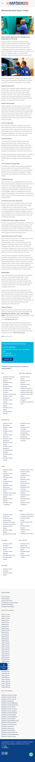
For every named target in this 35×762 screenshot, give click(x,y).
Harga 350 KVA (5, 661)
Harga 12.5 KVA (5, 614)
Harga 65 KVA (5, 638)
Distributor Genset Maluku (8, 718)
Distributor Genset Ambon (8, 707)
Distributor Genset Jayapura (9, 711)
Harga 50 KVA (5, 634)
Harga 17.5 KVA (5, 618)
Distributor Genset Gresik (9, 534)
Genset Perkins (5, 598)
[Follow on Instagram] (4, 747)
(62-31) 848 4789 (6, 353)
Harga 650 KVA (5, 673)
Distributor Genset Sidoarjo (8, 697)
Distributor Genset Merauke (9, 724)
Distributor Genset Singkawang (9, 734)
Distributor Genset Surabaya (9, 695)
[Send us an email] (6, 747)
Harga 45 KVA (5, 632)
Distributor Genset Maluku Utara (10, 720)
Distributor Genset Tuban (26, 470)
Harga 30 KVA (5, 624)
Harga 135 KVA (5, 646)
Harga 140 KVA (5, 648)
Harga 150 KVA (5, 650)
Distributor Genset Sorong (8, 736)
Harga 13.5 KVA (5, 616)
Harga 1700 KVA (5, 685)
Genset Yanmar (5, 596)
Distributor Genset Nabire (26, 533)
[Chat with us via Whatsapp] (31, 754)
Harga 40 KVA (5, 628)
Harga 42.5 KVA (5, 630)
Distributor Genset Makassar (9, 716)
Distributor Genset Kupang (8, 714)
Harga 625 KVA (5, 671)
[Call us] (7, 747)
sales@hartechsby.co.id (11, 319)
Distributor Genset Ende (26, 390)
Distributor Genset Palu (9, 555)
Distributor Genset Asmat (27, 516)
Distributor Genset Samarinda (9, 732)
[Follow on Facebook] (2, 747)
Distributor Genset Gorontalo (9, 709)
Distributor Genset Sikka (26, 392)
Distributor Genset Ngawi (9, 493)
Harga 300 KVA (5, 657)
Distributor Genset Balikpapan (9, 703)
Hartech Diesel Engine (7, 604)
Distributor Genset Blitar (9, 522)
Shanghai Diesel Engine (7, 606)
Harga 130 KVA (5, 644)
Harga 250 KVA (5, 655)
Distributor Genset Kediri (9, 524)
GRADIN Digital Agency (19, 332)
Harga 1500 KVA (5, 683)
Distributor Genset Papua (26, 514)
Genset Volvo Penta (6, 600)
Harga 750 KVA (5, 675)
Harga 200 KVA (5, 654)
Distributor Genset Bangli (9, 394)
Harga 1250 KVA (5, 681)
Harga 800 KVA (5, 677)
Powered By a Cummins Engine (9, 602)
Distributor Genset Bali (9, 377)
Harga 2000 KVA (5, 687)
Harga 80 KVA (5, 640)
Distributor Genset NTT (26, 388)
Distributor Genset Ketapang (9, 712)
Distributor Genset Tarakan (8, 699)
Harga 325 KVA (5, 659)
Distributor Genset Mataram (8, 722)
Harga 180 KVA (5, 652)
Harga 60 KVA (5, 636)
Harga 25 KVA (5, 622)
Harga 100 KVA (5, 642)
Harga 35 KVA (5, 626)
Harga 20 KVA (5, 620)
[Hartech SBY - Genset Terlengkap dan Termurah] (17, 3)
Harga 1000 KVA (5, 679)
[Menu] (2, 3)
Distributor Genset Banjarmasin (9, 705)
